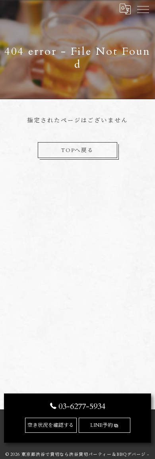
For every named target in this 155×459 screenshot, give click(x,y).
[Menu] (143, 8)
